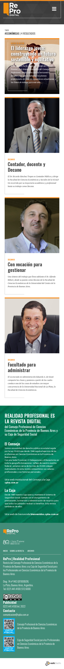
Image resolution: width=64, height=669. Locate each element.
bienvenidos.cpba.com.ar (45, 514)
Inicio (5, 550)
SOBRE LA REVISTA (17, 550)
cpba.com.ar (11, 482)
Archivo (30, 550)
